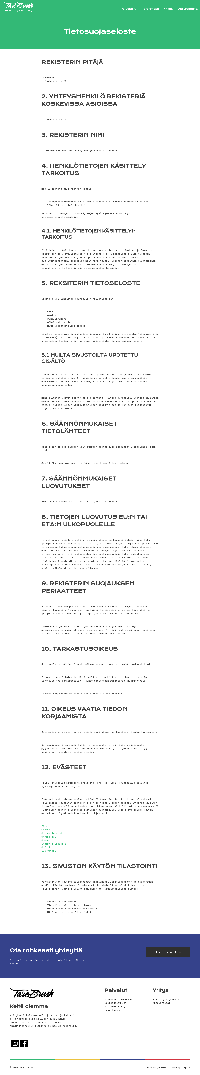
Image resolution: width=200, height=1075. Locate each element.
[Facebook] (24, 1046)
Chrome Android (51, 833)
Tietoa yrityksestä (166, 999)
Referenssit (150, 8)
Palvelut (126, 8)
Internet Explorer (53, 843)
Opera (45, 840)
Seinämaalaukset (116, 1003)
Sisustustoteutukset (119, 999)
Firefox (46, 826)
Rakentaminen (113, 1010)
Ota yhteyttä (187, 8)
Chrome (45, 829)
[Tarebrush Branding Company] (18, 4)
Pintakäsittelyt (116, 1006)
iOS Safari (48, 850)
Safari (45, 847)
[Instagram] (15, 1046)
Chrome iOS (48, 836)
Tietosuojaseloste (157, 1067)
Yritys (168, 8)
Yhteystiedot (161, 1003)
